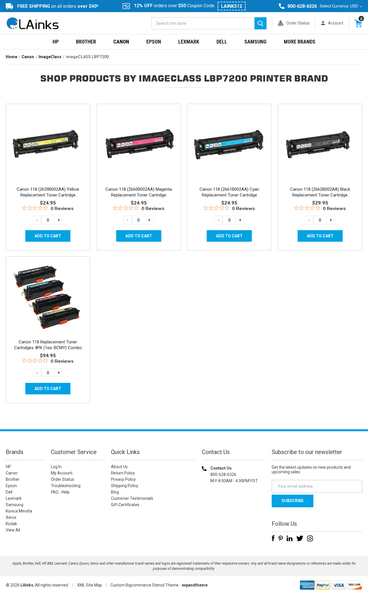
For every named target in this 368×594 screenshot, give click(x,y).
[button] (233, 517)
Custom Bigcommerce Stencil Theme (144, 585)
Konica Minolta (19, 511)
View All (13, 530)
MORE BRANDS (299, 42)
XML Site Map (89, 585)
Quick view (47, 137)
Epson (153, 42)
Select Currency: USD (339, 6)
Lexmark (188, 42)
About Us (119, 466)
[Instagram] (310, 538)
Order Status (298, 23)
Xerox (11, 517)
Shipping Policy (124, 485)
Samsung (255, 42)
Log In (56, 466)
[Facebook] (273, 538)
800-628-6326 (302, 6)
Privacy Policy (123, 479)
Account (335, 23)
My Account (61, 473)
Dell (221, 42)
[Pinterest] (280, 538)
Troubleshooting (65, 485)
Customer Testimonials (132, 498)
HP (56, 42)
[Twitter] (299, 538)
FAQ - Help (60, 492)
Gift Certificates (125, 504)
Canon (121, 42)
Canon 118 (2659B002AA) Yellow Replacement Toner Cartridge (48, 192)
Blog (115, 492)
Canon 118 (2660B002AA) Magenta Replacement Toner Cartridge (139, 192)
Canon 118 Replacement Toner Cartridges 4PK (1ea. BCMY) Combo (48, 344)
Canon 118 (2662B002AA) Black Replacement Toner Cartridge (320, 192)
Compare (46, 150)
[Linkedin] (290, 538)
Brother (86, 42)
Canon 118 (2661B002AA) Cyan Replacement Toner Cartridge (229, 192)
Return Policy (123, 473)
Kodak (11, 523)
